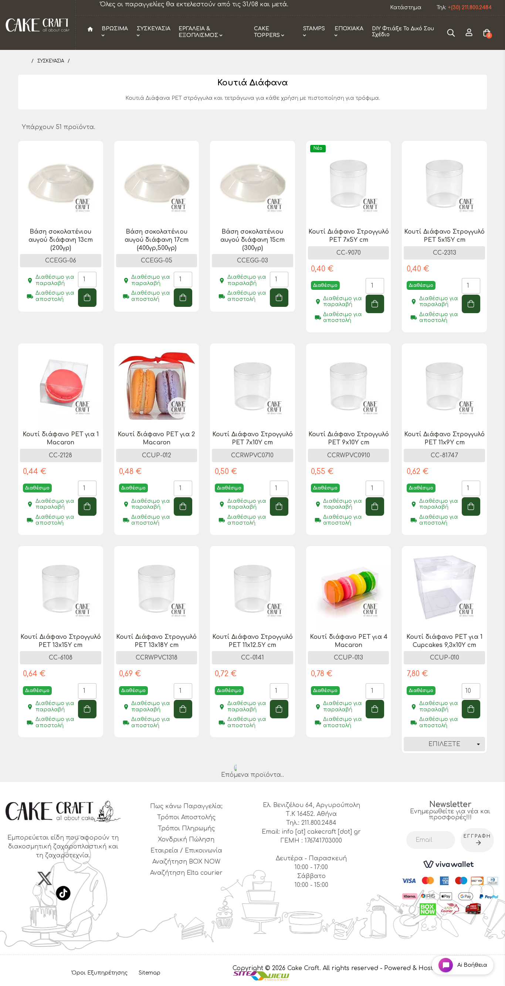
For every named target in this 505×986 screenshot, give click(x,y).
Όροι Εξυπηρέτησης (100, 973)
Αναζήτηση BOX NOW (186, 861)
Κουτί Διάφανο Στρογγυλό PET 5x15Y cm (444, 235)
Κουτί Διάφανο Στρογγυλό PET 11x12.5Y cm (252, 641)
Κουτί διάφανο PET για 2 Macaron (156, 438)
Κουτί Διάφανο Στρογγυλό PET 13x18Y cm (156, 641)
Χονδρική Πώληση (186, 839)
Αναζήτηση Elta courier (186, 873)
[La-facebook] (18, 878)
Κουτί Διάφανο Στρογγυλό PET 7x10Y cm (252, 438)
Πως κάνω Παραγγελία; (186, 806)
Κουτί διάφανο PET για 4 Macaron (348, 641)
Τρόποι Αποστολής (186, 817)
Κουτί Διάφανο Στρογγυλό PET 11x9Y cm (444, 438)
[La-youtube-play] (96, 878)
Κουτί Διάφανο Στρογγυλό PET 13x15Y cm (60, 641)
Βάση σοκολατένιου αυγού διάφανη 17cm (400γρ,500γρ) (157, 239)
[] (87, 297)
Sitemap (149, 973)
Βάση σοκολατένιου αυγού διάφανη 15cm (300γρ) (252, 239)
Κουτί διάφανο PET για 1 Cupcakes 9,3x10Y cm (444, 641)
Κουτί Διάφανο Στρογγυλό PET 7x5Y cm (348, 235)
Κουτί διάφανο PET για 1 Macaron (61, 438)
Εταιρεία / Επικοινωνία (186, 850)
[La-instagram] (70, 878)
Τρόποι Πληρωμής (186, 828)
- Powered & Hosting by (416, 968)
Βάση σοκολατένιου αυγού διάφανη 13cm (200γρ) (60, 239)
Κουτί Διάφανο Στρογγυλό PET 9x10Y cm (348, 438)
